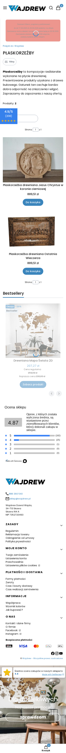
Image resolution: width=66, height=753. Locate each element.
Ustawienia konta (16, 558)
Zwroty (10, 582)
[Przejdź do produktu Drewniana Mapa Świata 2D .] (33, 330)
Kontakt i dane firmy (18, 623)
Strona (28, 129)
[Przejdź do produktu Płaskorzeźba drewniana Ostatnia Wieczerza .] (33, 231)
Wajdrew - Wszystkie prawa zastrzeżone (42, 658)
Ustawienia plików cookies (22, 565)
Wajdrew (13, 45)
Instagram (12, 634)
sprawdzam (33, 717)
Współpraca (13, 603)
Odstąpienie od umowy (20, 538)
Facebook (12, 630)
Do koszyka (33, 202)
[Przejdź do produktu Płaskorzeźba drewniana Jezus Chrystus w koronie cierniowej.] (33, 159)
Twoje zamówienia (17, 555)
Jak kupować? (14, 610)
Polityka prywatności (18, 541)
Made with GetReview (52, 674)
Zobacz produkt (33, 384)
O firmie (11, 627)
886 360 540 (16, 493)
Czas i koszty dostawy (19, 586)
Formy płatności (16, 579)
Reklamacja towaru (17, 534)
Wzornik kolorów (15, 606)
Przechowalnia (14, 562)
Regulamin (12, 531)
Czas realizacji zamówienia (22, 589)
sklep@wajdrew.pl (20, 498)
